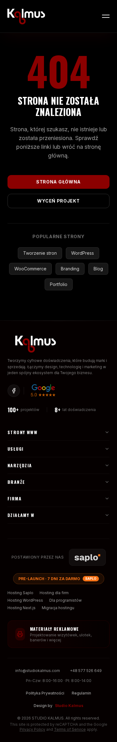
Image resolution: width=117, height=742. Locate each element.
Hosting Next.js (21, 607)
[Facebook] (13, 390)
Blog (98, 268)
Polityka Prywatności (45, 693)
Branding (70, 268)
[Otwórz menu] (106, 16)
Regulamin (81, 693)
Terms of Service (70, 729)
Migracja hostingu (58, 607)
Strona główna (58, 181)
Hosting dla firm (54, 592)
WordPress (82, 253)
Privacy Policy (32, 729)
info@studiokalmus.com (37, 670)
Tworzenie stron (40, 253)
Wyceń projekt (58, 200)
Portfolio (58, 284)
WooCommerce (30, 268)
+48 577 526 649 (86, 670)
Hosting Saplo (20, 592)
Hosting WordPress (25, 600)
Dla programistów (65, 600)
